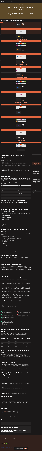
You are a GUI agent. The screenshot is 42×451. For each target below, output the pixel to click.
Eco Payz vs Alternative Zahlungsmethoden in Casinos (36, 179)
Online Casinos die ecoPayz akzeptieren (7, 181)
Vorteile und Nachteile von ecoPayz (36, 176)
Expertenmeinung (35, 188)
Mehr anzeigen (21, 149)
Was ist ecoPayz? (35, 160)
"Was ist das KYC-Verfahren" (6, 416)
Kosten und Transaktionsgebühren (36, 171)
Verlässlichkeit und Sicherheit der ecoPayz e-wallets (36, 182)
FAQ (33, 192)
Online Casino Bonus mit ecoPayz (36, 174)
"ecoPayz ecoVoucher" (5, 412)
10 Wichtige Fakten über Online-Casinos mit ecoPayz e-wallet (37, 186)
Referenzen (34, 190)
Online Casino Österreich (10, 1)
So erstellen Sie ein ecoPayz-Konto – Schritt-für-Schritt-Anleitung (36, 163)
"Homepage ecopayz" (5, 411)
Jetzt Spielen (21, 28)
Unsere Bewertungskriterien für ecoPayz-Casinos (36, 158)
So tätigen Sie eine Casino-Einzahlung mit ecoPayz (36, 166)
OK (25, 448)
